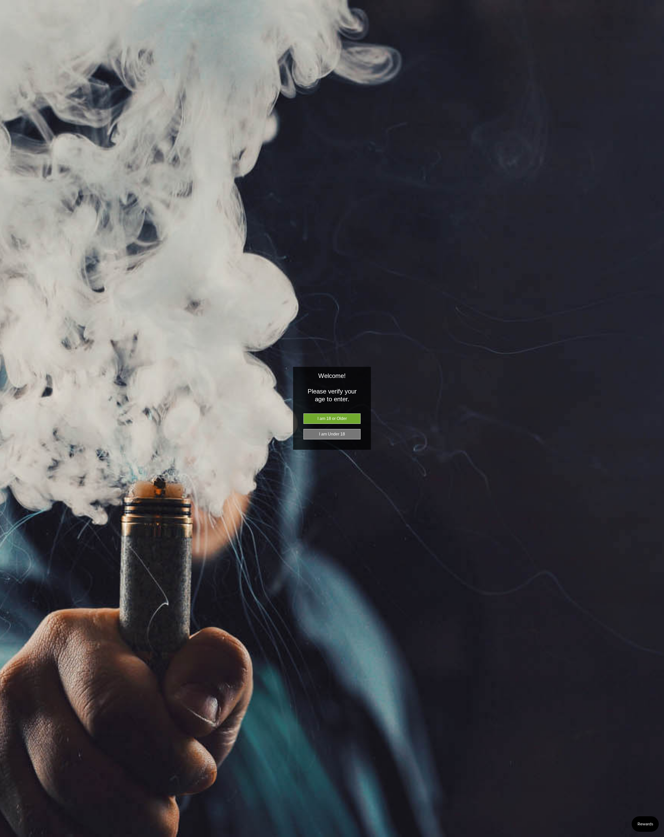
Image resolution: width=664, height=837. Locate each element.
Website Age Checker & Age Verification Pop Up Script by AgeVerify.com (657, 835)
